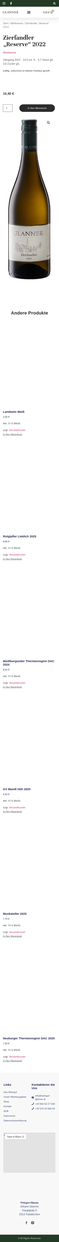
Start (5, 23)
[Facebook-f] (26, 1222)
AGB (6, 1111)
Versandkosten (17, 430)
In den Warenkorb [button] (12, 434)
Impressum (9, 1115)
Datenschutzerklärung (15, 1120)
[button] (54, 3)
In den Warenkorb (37, 108)
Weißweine (16, 23)
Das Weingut (10, 1092)
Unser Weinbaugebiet (15, 1097)
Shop (6, 1101)
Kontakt (7, 1106)
